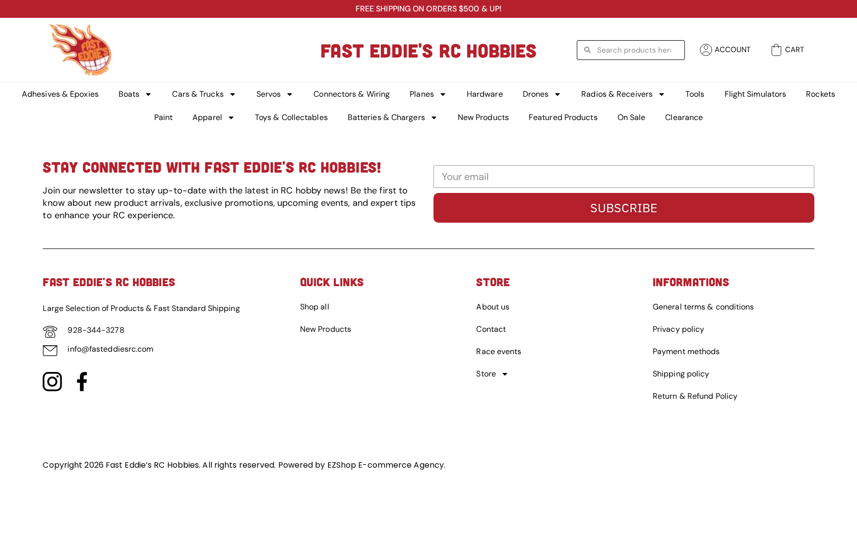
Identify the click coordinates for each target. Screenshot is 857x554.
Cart (794, 50)
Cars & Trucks (197, 94)
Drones (536, 94)
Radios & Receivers (617, 94)
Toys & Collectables (291, 117)
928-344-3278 (95, 330)
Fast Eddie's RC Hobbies (428, 50)
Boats (129, 94)
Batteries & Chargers (386, 117)
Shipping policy (681, 374)
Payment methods (686, 351)
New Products (483, 117)
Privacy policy (678, 329)
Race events (498, 351)
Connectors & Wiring (351, 94)
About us (492, 307)
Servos (268, 94)
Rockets (820, 94)
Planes (422, 94)
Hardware (485, 94)
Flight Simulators (756, 94)
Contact (491, 329)
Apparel (207, 117)
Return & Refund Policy (695, 396)
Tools (695, 94)
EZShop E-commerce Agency (385, 465)
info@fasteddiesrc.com (110, 349)
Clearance (684, 117)
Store (486, 374)
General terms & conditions (703, 307)
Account (732, 50)
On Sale (631, 117)
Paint (163, 117)
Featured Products (563, 117)
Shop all (314, 307)
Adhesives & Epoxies (60, 94)
